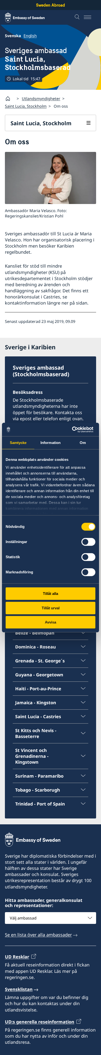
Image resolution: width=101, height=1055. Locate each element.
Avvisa (50, 622)
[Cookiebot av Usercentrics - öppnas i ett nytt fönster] (73, 429)
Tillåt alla (50, 593)
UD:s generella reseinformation (39, 1022)
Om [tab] (83, 443)
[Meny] (90, 17)
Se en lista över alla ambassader (38, 935)
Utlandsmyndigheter (41, 98)
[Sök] (78, 17)
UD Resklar (17, 957)
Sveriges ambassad (38, 58)
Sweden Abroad (50, 5)
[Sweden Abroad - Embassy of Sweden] (29, 17)
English (30, 35)
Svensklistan (19, 989)
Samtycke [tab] (18, 443)
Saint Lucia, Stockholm (26, 106)
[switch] (88, 542)
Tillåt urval (51, 608)
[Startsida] (10, 98)
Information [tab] (50, 443)
